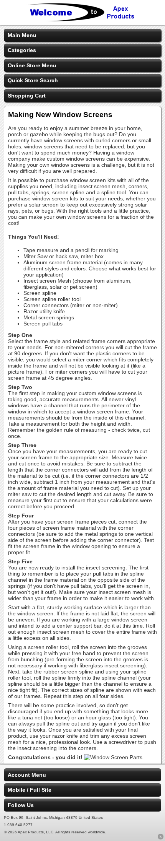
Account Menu (27, 775)
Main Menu (22, 35)
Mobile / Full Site (29, 790)
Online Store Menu (32, 65)
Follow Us (21, 805)
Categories (22, 50)
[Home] (82, 20)
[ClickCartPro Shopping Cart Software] (160, 838)
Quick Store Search (33, 80)
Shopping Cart (27, 96)
